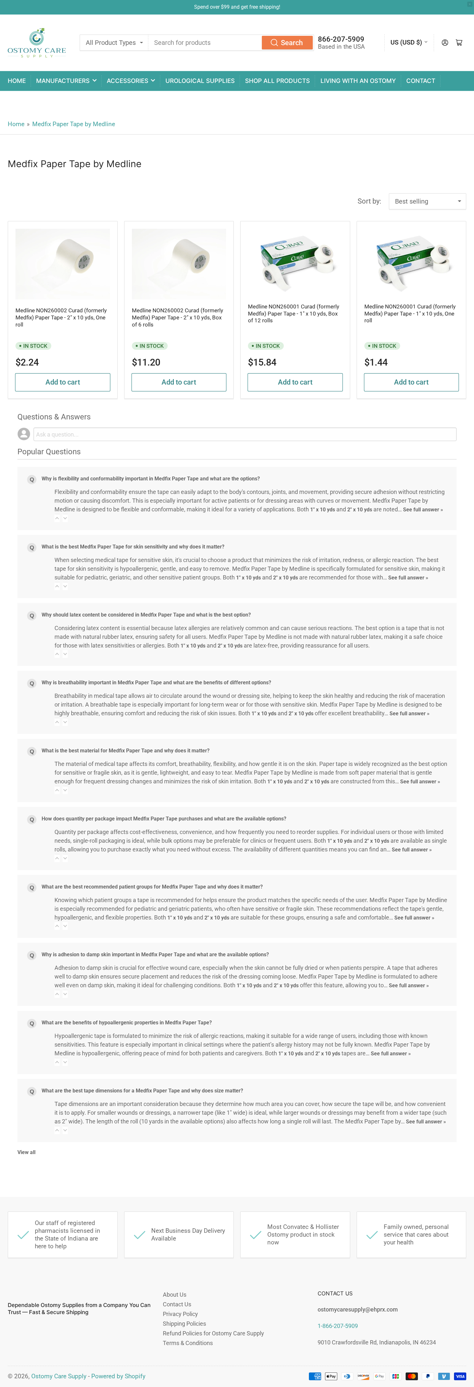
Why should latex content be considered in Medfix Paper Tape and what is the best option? (146, 615)
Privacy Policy (180, 1314)
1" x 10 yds (322, 510)
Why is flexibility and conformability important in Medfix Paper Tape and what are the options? (151, 479)
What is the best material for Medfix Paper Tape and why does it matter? (126, 751)
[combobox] (231, 43)
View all (26, 1152)
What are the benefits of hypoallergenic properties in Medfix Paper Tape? (127, 1023)
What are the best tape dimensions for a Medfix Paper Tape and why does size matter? (142, 1091)
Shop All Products (277, 81)
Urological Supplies (200, 81)
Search (292, 43)
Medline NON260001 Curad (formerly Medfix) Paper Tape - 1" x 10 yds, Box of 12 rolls (293, 313)
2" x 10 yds (359, 510)
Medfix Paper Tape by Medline (73, 124)
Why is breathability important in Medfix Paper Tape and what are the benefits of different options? (156, 682)
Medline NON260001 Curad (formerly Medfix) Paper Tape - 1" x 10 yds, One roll (410, 313)
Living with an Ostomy (358, 81)
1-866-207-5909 (338, 1325)
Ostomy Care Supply (58, 1376)
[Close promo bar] (469, 4)
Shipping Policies (184, 1323)
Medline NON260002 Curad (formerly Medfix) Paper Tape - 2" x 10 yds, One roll (61, 317)
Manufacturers (63, 81)
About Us (174, 1294)
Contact (420, 81)
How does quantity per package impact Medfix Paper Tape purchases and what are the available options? (164, 819)
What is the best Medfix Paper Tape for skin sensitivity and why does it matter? (133, 547)
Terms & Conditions (188, 1343)
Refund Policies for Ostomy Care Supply (213, 1333)
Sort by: (369, 201)
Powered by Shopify (118, 1376)
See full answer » (423, 510)
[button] (57, 518)
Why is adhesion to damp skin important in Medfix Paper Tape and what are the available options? (155, 954)
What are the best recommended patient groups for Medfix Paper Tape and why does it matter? (152, 887)
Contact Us (177, 1304)
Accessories (127, 81)
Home (17, 81)
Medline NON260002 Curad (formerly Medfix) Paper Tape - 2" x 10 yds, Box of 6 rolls (177, 317)
